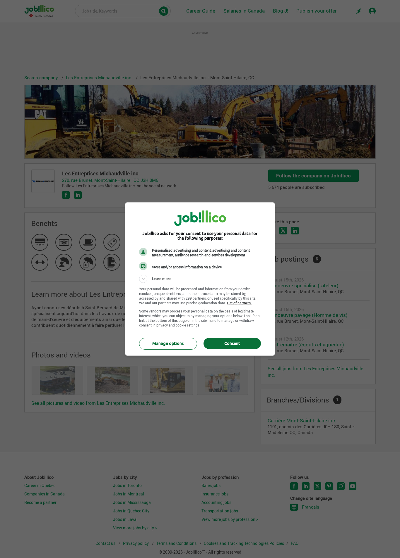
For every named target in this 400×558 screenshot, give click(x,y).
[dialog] (200, 279)
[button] (200, 279)
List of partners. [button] (239, 302)
